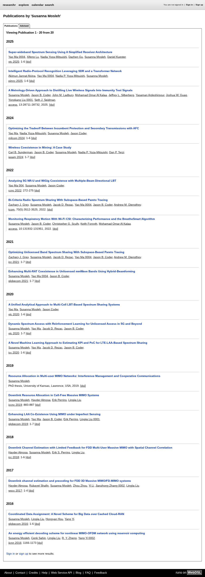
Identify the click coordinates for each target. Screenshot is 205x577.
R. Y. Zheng (69, 538)
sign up (23, 553)
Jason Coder (78, 133)
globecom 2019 (18, 424)
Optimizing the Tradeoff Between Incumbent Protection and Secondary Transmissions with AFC (73, 128)
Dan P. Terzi (116, 152)
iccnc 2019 (15, 404)
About (8, 572)
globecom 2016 (18, 523)
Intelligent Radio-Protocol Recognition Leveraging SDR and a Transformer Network (65, 71)
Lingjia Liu (74, 400)
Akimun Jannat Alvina (21, 75)
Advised (24, 26)
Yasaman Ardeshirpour (150, 95)
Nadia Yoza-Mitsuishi (53, 56)
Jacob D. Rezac (63, 204)
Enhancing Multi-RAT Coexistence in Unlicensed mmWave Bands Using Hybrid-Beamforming (71, 271)
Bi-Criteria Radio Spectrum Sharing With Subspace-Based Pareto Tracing (58, 199)
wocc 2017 (15, 490)
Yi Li (91, 485)
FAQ (88, 572)
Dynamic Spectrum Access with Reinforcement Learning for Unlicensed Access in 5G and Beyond (75, 323)
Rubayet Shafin (39, 485)
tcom (11, 209)
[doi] (28, 61)
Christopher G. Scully (65, 223)
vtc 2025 (13, 61)
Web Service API (61, 572)
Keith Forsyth (88, 223)
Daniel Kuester (116, 56)
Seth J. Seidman (44, 99)
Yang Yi (69, 519)
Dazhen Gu (75, 56)
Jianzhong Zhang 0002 (110, 485)
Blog (78, 572)
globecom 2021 (18, 280)
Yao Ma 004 (16, 185)
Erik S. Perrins (61, 452)
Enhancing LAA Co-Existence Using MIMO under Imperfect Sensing (54, 414)
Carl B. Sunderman (20, 152)
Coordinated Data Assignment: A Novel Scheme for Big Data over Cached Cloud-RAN (66, 514)
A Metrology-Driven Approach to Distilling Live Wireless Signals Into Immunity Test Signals (70, 90)
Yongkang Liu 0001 (20, 99)
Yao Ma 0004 (16, 56)
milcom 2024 (16, 138)
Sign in (189, 5)
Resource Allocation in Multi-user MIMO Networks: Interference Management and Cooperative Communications (84, 376)
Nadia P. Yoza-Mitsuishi (70, 75)
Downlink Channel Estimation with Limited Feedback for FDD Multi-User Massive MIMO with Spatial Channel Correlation (90, 447)
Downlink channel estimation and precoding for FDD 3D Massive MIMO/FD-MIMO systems (69, 480)
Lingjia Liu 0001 (90, 419)
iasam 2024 (15, 157)
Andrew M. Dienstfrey (127, 204)
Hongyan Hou (54, 519)
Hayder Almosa (40, 400)
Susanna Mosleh (95, 56)
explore (24, 4)
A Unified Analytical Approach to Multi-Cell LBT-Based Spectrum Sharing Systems (64, 304)
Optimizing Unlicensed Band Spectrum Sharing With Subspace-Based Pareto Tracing (66, 252)
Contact (20, 572)
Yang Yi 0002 (86, 538)
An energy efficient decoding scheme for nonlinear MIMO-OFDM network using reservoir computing (76, 533)
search (49, 4)
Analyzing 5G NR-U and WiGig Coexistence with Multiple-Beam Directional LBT (62, 180)
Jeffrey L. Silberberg (121, 95)
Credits (33, 572)
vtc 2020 (13, 314)
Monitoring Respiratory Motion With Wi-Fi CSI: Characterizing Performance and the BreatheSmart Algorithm (81, 218)
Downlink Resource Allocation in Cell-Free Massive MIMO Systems (53, 395)
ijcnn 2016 (14, 542)
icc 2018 (13, 457)
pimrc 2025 (15, 80)
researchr (9, 4)
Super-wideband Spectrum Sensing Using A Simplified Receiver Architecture (60, 52)
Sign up (199, 5)
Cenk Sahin (38, 538)
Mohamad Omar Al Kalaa (91, 95)
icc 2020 (13, 352)
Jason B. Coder (41, 95)
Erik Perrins (59, 400)
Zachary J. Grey (18, 204)
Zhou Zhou (80, 485)
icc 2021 (13, 261)
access (12, 104)
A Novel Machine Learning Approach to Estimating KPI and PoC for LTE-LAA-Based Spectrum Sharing (77, 342)
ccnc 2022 (14, 190)
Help (44, 572)
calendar (37, 4)
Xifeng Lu (33, 56)
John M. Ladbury (62, 95)
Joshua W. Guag (176, 95)
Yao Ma (13, 133)
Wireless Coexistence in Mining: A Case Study (39, 147)
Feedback (100, 572)
